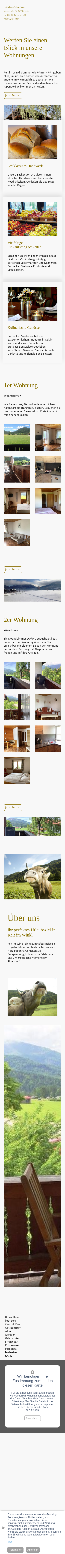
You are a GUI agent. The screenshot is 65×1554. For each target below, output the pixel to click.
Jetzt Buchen (13, 95)
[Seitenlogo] (17, 25)
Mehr (10, 1541)
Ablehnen (32, 1549)
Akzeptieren (32, 1418)
